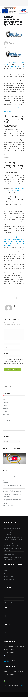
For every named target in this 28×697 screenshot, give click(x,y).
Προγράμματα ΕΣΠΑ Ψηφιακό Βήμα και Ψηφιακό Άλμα (12, 495)
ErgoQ (5, 570)
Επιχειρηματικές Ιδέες (8, 426)
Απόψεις (5, 411)
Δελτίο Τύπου (6, 414)
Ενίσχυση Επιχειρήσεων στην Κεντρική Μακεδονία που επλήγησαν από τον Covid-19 (13, 486)
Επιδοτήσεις (6, 423)
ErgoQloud (5, 402)
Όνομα (6, 342)
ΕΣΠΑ (22, 296)
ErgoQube (12, 43)
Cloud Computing (8, 593)
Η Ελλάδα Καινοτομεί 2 (17, 66)
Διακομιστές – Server (9, 599)
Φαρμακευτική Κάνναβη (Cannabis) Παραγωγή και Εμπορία (13, 477)
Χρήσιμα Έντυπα (7, 616)
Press (5, 613)
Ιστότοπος (6, 353)
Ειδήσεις (5, 417)
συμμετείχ (16, 62)
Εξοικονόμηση (6, 420)
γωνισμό (8, 64)
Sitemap (6, 582)
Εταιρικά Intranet (8, 596)
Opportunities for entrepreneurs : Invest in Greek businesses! (13, 481)
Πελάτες (6, 573)
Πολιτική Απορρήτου (9, 579)
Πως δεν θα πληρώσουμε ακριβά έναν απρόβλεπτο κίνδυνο (12, 500)
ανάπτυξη (16, 296)
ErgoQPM (17, 188)
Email (6, 347)
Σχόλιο (6, 328)
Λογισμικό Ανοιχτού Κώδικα (10, 602)
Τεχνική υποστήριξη (8, 618)
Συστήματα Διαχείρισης (8, 429)
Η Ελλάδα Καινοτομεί (15, 297)
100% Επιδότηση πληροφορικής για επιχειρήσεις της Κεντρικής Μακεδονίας (12, 490)
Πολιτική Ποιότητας (8, 576)
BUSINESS (5, 399)
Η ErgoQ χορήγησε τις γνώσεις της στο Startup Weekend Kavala (12, 504)
